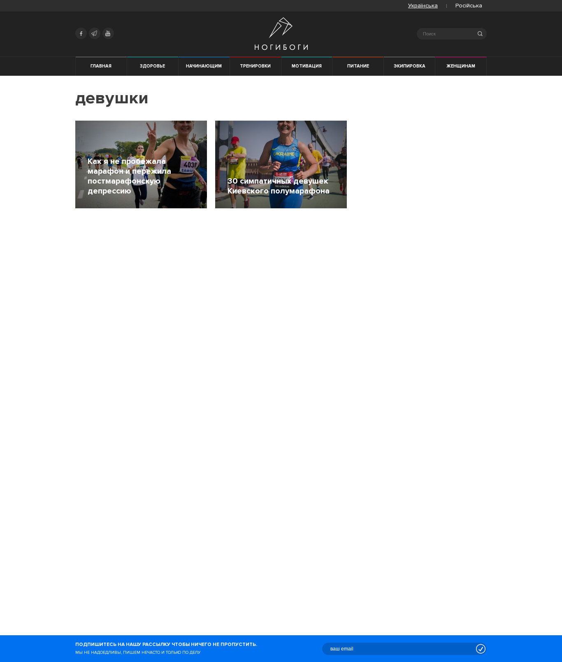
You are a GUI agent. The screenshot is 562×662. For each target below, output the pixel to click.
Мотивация (307, 66)
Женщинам (460, 66)
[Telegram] (94, 33)
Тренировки (255, 66)
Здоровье (152, 66)
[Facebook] (81, 33)
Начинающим (204, 66)
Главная (101, 66)
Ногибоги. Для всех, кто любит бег (281, 33)
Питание (358, 66)
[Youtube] (108, 33)
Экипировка (409, 66)
